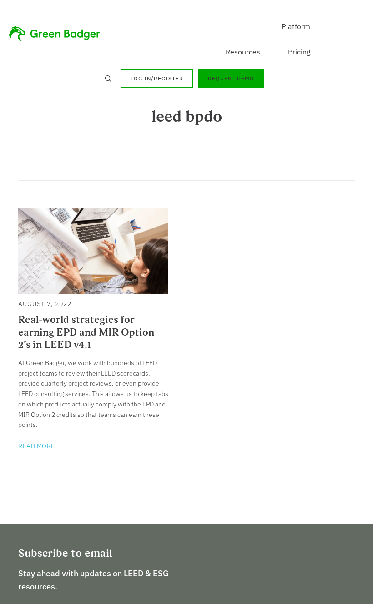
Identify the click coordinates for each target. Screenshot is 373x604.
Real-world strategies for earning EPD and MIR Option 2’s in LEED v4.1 (86, 331)
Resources (243, 51)
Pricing (299, 51)
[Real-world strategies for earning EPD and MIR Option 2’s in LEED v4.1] (93, 289)
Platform (296, 26)
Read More (36, 446)
